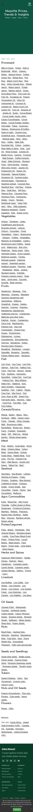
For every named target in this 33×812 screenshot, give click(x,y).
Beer (18, 139)
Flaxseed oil (21, 181)
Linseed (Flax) (8, 607)
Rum (3, 142)
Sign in (4, 790)
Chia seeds (15, 696)
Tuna (3, 371)
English (12, 798)
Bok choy (23, 247)
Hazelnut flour (7, 187)
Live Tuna (16, 364)
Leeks (23, 221)
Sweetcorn (6, 291)
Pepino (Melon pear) (10, 355)
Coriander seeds (20, 564)
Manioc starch (15, 90)
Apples (23, 304)
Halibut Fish (25, 367)
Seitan (4, 200)
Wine (24, 139)
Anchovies (21, 374)
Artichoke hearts (8, 254)
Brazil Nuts (6, 632)
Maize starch (15, 87)
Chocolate (6, 126)
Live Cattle (19, 582)
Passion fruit (7, 327)
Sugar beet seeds (9, 657)
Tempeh (20, 200)
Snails (4, 487)
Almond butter (7, 181)
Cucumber (15, 231)
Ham (3, 462)
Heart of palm (7, 132)
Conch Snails (14, 487)
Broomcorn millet (15, 424)
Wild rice (17, 434)
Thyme (28, 570)
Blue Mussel (25, 480)
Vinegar (24, 164)
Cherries (14, 307)
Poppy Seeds (18, 623)
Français (17, 798)
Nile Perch (17, 393)
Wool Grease (12, 152)
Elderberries (7, 336)
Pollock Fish (8, 380)
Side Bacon (12, 462)
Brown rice (18, 427)
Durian (13, 320)
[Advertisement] (16, 36)
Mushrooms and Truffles (12, 244)
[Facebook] (11, 760)
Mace (20, 561)
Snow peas (12, 279)
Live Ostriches (15, 592)
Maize (19, 415)
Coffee (26, 74)
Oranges (15, 294)
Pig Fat (10, 459)
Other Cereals (23, 421)
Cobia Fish (17, 377)
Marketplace (5, 771)
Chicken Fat (21, 459)
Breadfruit (6, 349)
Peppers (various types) (12, 276)
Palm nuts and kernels (22, 645)
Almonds (5, 635)
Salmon (5, 367)
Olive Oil (21, 100)
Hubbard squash (8, 266)
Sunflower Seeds (18, 610)
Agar (22, 148)
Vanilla (27, 558)
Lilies (11, 708)
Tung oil (16, 110)
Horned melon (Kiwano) (12, 346)
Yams (20, 678)
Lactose (18, 155)
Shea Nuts (6, 623)
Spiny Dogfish (7, 387)
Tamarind (25, 355)
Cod (25, 403)
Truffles (15, 237)
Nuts (20, 638)
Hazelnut (15, 635)
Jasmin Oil (23, 168)
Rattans (14, 511)
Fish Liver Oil (24, 94)
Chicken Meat (14, 449)
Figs (24, 291)
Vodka (10, 142)
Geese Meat (13, 452)
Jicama (24, 270)
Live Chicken (15, 586)
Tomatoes (14, 221)
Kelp (13, 213)
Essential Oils (7, 145)
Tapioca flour (7, 193)
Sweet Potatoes (8, 678)
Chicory (5, 231)
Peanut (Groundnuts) (11, 693)
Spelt (3, 434)
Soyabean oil (16, 97)
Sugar (16, 113)
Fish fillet (17, 403)
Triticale (12, 421)
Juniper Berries (8, 570)
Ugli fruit (5, 343)
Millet (13, 418)
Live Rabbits (15, 595)
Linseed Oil (6, 107)
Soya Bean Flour (9, 94)
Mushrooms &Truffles (20, 129)
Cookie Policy (22, 790)
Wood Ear (12, 502)
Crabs (23, 477)
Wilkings (18, 301)
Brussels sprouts (9, 228)
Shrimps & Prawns (9, 477)
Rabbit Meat (19, 455)
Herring (20, 371)
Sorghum (5, 418)
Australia (10, 729)
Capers (26, 241)
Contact (20, 774)
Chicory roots (7, 685)
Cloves (4, 561)
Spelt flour (12, 190)
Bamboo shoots (23, 518)
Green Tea (6, 78)
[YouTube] (18, 760)
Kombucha (21, 197)
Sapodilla (5, 352)
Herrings (21, 400)
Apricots (5, 307)
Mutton (10, 446)
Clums (23, 490)
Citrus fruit (6, 323)
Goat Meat (20, 446)
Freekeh (12, 431)
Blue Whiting (21, 380)
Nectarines (15, 343)
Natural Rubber (19, 174)
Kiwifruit (5, 320)
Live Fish (26, 364)
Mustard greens (8, 273)
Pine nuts (26, 693)
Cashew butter (21, 177)
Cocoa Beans (26, 113)
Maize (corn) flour (15, 81)
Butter (4, 74)
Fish (13, 390)
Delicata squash (8, 260)
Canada (25, 725)
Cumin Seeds (7, 567)
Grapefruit (6, 304)
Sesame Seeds (16, 617)
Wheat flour (17, 78)
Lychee (17, 336)
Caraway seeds (22, 567)
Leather (26, 145)
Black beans (14, 543)
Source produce (6, 774)
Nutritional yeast (8, 203)
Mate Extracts (14, 161)
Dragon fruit (19, 330)
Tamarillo (25, 352)
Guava (4, 333)
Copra (26, 90)
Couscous (23, 126)
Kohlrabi (21, 273)
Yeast (4, 161)
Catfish (19, 390)
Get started (5, 788)
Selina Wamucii (8, 749)
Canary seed (24, 418)
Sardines (11, 374)
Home (8, 17)
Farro (4, 431)
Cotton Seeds (7, 614)
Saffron (20, 570)
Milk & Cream (7, 68)
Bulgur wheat (7, 521)
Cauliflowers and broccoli (12, 225)
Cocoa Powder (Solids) (19, 123)
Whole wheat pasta (18, 437)
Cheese (22, 71)
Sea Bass (5, 474)
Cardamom (6, 564)
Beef (21, 465)
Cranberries (23, 320)
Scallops (14, 480)
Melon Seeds (25, 620)
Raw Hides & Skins (10, 148)
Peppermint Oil (8, 171)
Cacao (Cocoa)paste (10, 119)
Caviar (15, 490)
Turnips (21, 257)
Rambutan (17, 349)
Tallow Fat (13, 465)
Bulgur (27, 427)
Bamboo (5, 511)
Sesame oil (26, 110)
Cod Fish (27, 377)
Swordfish (6, 377)
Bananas (17, 291)
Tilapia (27, 390)
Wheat (4, 415)
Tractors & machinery (8, 777)
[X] (7, 760)
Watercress (12, 247)
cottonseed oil (7, 103)
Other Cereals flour (16, 84)
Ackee (25, 343)
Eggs (3, 502)
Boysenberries (21, 339)
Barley (12, 415)
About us (20, 768)
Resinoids (6, 174)
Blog (19, 777)
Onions (4, 221)
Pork (3, 446)
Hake (28, 400)
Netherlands (7, 732)
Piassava (23, 511)
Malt (3, 424)
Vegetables (25, 237)
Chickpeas (20, 530)
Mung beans (8, 549)
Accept (17, 809)
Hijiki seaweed (20, 206)
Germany (19, 729)
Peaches (24, 307)
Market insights (6, 768)
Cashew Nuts (19, 632)
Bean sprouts (16, 282)
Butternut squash (9, 257)
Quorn (12, 200)
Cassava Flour (21, 193)
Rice (25, 415)
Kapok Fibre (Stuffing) (11, 515)
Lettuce (21, 228)
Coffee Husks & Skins (21, 505)
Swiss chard (17, 250)
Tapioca (5, 129)
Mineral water (8, 139)
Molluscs (17, 493)
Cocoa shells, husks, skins (14, 116)
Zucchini (23, 279)
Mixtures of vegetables (11, 241)
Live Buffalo (6, 582)
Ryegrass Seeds (10, 666)
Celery (16, 234)
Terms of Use (21, 788)
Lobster (27, 474)
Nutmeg (13, 561)
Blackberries (18, 323)
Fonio (4, 421)
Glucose (11, 518)
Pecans (5, 696)
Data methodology (7, 785)
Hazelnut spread (8, 184)
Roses (4, 708)
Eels (24, 383)
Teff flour (22, 190)
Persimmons (15, 333)
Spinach (6, 237)
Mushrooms (25, 234)
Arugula (5, 282)
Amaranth (21, 431)
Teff (10, 434)
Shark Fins (24, 396)
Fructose (27, 155)
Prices (19, 17)
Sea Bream (17, 474)
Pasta (15, 126)
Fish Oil (5, 97)
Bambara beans (24, 533)
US (3, 729)
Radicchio (6, 250)
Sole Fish (14, 367)
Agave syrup (22, 213)
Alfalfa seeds (25, 657)
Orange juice (21, 132)
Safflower (13, 620)
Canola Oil (24, 152)
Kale (29, 266)
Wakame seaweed (9, 209)
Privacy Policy (22, 785)
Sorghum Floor (8, 197)
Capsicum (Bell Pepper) (12, 558)
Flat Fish (12, 371)
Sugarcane (6, 508)
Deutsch (23, 798)
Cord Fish (7, 403)
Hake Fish (6, 383)
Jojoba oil (6, 113)
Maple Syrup (7, 155)
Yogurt (18, 68)
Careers (20, 771)
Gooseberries (7, 339)
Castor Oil (6, 110)
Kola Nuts (11, 638)
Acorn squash (24, 254)
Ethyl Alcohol (14, 164)
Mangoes (5, 294)
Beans (11, 530)
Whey (15, 71)
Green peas (14, 546)
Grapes (15, 304)
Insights (14, 17)
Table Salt (19, 142)
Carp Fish (6, 393)
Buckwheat (6, 427)
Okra (26, 250)
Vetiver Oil (21, 171)
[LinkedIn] (3, 760)
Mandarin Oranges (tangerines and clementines (15, 297)
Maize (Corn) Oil (20, 107)
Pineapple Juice (24, 135)
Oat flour (19, 187)
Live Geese (14, 589)
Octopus (23, 483)
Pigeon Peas (14, 539)
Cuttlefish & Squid (9, 483)
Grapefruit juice (8, 135)
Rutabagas (7, 270)
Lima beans (26, 546)
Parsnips (22, 266)
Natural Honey (15, 74)
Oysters (5, 480)
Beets (17, 270)
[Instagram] (14, 760)
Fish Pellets (6, 406)
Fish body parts (8, 400)
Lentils (5, 536)
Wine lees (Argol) (9, 168)
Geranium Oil (7, 177)
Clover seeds (7, 660)
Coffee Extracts (22, 158)
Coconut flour (24, 184)
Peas (3, 530)
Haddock (16, 383)
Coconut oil (20, 103)
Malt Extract (8, 158)
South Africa (16, 722)
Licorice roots (19, 681)
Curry (5, 574)
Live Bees (27, 595)
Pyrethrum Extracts (22, 508)
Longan (26, 349)
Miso (9, 206)
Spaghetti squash (17, 263)
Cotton (18, 145)
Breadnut (15, 352)
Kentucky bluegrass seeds (19, 663)
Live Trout (6, 364)
